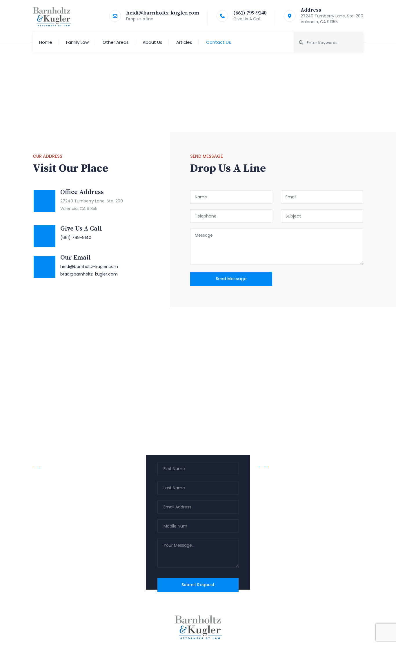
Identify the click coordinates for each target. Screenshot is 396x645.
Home (45, 42)
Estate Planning (279, 500)
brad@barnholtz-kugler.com (89, 274)
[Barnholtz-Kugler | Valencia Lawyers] (52, 16)
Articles (184, 42)
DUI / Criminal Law (282, 489)
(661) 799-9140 (249, 13)
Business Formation (283, 523)
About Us (152, 42)
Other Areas (116, 42)
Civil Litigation (277, 511)
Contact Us (218, 42)
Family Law (77, 42)
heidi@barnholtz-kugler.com (162, 13)
